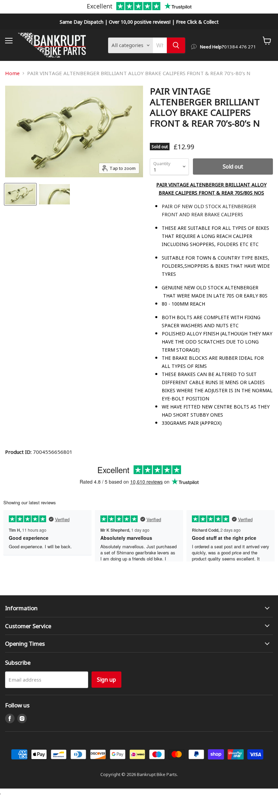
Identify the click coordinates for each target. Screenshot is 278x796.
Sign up (106, 679)
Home (12, 73)
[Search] (176, 45)
